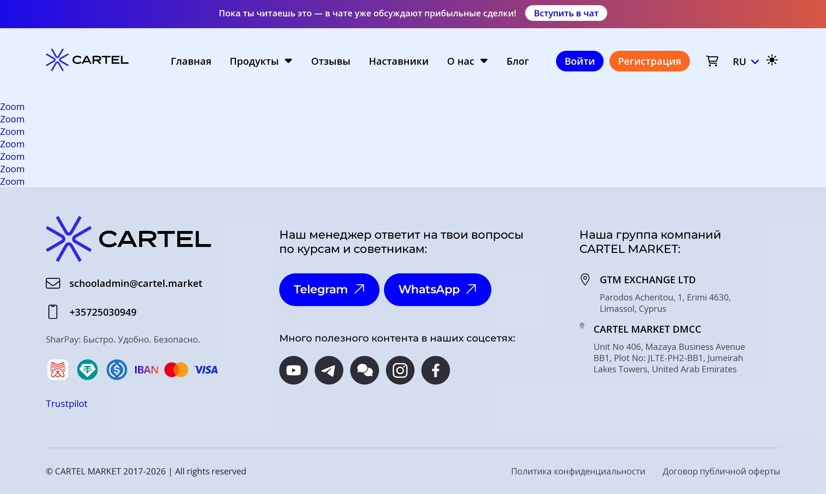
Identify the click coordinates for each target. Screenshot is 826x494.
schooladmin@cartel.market (135, 283)
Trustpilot (67, 403)
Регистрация (649, 61)
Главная (191, 61)
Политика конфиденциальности (578, 471)
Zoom (12, 106)
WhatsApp (429, 289)
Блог (518, 61)
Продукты (254, 61)
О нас (460, 61)
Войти (580, 61)
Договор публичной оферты (721, 471)
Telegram (321, 289)
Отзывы (330, 61)
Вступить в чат (566, 13)
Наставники (399, 61)
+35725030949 (103, 312)
